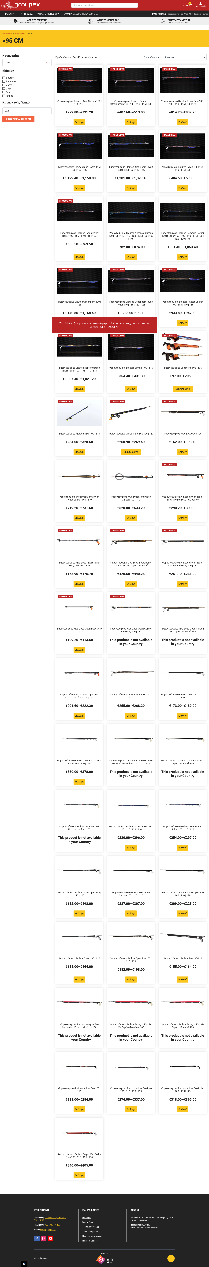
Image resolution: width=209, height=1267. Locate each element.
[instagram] (43, 1238)
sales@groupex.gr (48, 1229)
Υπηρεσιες (27, 14)
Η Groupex (86, 1217)
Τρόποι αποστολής (90, 1227)
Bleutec (9, 77)
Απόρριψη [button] (113, 326)
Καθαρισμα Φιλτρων (18, 119)
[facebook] (37, 1238)
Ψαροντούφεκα (20, 33)
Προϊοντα (9, 14)
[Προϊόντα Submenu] (16, 14)
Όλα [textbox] (6, 110)
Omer (8, 92)
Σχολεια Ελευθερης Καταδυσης (81, 14)
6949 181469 (159, 13)
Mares (8, 85)
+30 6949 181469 (52, 1225)
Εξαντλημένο (183, 388)
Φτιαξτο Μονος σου (48, 14)
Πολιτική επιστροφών (92, 1236)
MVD (8, 88)
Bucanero (10, 81)
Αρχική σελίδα (7, 33)
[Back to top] (171, 1258)
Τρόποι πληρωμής (90, 1231)
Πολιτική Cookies (89, 1241)
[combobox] (27, 62)
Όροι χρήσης (87, 1222)
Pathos (9, 95)
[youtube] (50, 1238)
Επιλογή (79, 122)
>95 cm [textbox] (26, 62)
